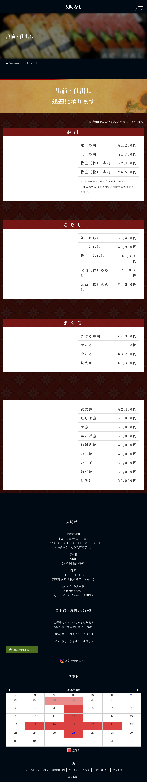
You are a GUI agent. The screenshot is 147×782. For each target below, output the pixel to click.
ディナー (73, 770)
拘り (45, 770)
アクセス (117, 770)
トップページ (32, 770)
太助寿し (73, 6)
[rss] (73, 763)
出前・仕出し (101, 770)
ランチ (86, 770)
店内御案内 (58, 770)
